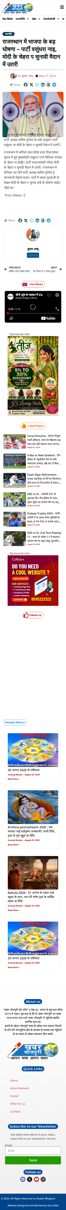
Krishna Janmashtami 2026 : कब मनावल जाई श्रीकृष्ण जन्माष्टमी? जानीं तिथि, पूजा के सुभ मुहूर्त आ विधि (31, 831)
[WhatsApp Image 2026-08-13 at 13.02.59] (33, 414)
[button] (26, 85)
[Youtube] (36, 1179)
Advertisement (19, 1088)
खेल (34, 19)
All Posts (33, 255)
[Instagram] (43, 1179)
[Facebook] (22, 1179)
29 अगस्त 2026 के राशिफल (23, 958)
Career (14, 1096)
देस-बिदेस (7, 19)
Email (8, 1145)
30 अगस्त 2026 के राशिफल (23, 770)
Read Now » (14, 779)
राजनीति (20, 19)
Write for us (17, 1103)
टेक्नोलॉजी (49, 19)
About (14, 1080)
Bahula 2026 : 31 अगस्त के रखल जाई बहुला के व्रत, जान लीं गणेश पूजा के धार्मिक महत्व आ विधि (31, 897)
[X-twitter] (29, 1179)
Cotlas (55, 1205)
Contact (15, 1111)
